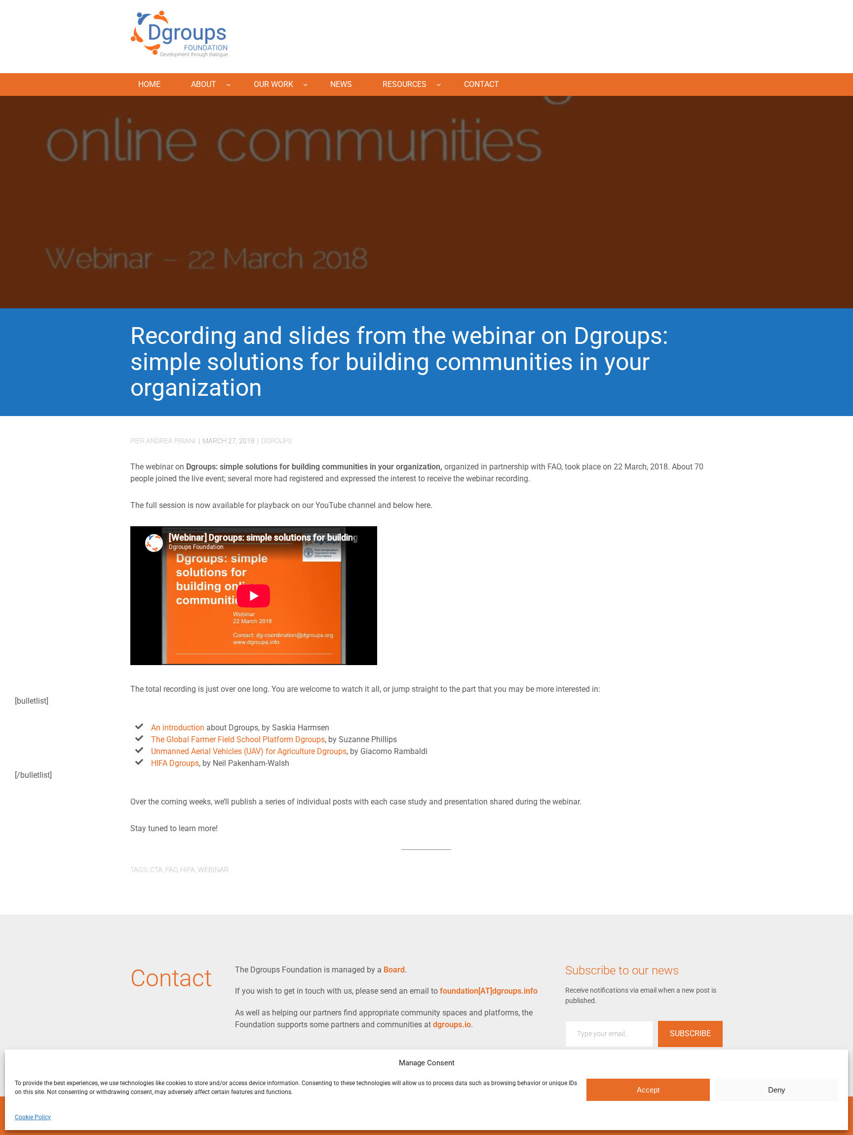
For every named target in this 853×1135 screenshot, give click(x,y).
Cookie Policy (33, 1117)
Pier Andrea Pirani (163, 441)
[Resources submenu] (438, 84)
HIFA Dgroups (175, 763)
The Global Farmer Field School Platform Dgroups (238, 739)
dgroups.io (452, 1024)
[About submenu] (228, 84)
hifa (187, 870)
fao (171, 870)
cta (156, 870)
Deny (776, 1090)
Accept (648, 1090)
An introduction (178, 727)
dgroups (276, 441)
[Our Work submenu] (305, 84)
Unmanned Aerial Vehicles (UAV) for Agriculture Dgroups (249, 751)
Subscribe (690, 1033)
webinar (213, 870)
